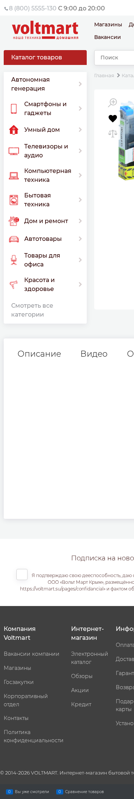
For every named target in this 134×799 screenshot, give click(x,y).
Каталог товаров (36, 57)
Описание (39, 354)
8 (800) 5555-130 (33, 8)
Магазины (108, 24)
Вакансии (107, 37)
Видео (94, 354)
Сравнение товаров (84, 791)
